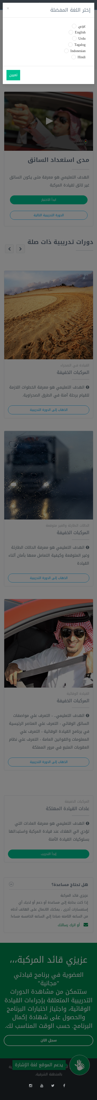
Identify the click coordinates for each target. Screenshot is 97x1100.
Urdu (82, 38)
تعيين (13, 75)
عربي (82, 26)
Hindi (82, 57)
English (80, 32)
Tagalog (80, 44)
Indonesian (78, 51)
